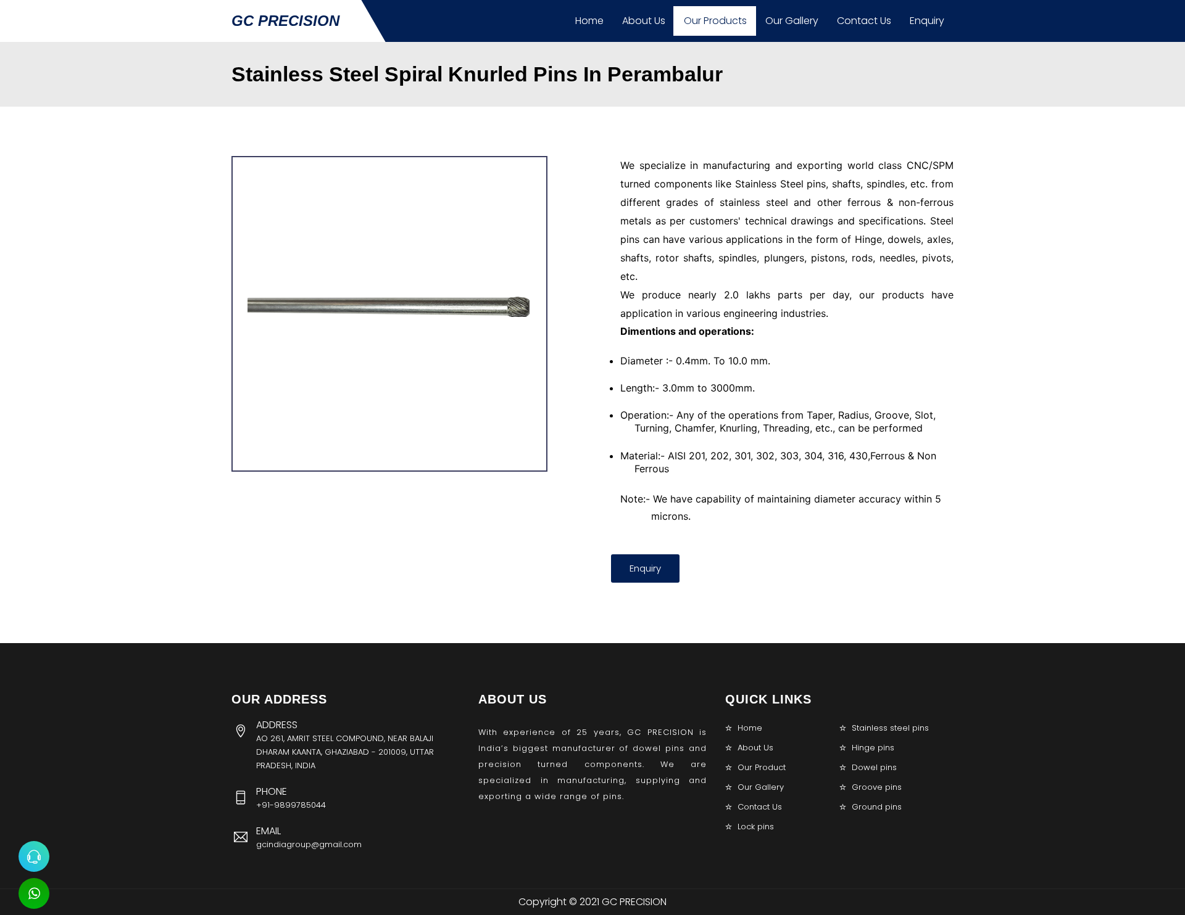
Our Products (715, 21)
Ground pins (877, 807)
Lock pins (756, 826)
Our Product (762, 767)
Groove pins (877, 787)
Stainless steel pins (890, 728)
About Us (643, 21)
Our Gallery (791, 21)
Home (589, 21)
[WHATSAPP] (34, 893)
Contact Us (864, 21)
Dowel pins (874, 767)
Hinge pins (873, 747)
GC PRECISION (285, 20)
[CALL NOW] (34, 856)
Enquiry (927, 21)
